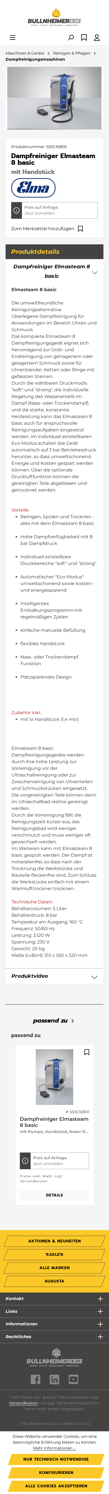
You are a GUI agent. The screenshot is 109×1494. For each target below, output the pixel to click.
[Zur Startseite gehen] (54, 18)
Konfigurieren (56, 1473)
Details (54, 1195)
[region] (54, 1128)
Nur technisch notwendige (56, 1459)
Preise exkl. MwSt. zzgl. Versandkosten (41, 1179)
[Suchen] (71, 38)
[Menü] (13, 38)
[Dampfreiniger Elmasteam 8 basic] (54, 1077)
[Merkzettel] (84, 38)
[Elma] (33, 187)
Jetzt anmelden (39, 213)
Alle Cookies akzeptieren (56, 1486)
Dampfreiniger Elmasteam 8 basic (54, 1122)
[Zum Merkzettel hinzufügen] (86, 1052)
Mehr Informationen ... (54, 1448)
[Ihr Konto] (96, 38)
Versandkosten (23, 1402)
